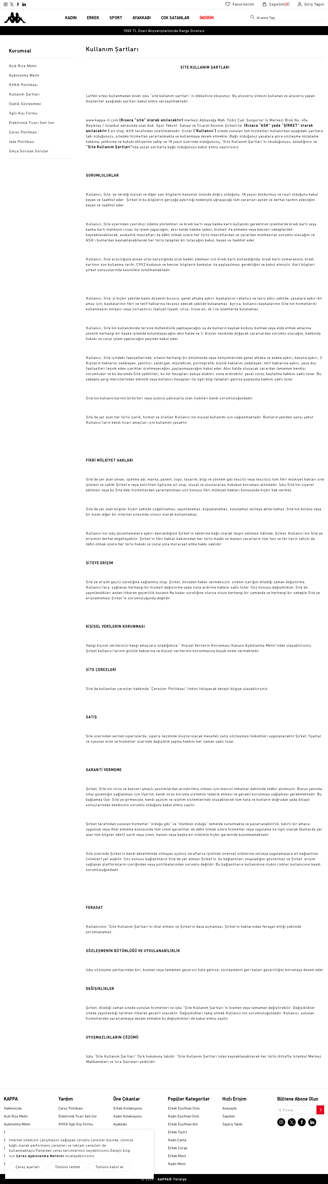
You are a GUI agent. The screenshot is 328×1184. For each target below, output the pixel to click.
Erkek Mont (177, 1155)
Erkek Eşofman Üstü (184, 1108)
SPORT (115, 17)
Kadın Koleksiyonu (127, 1116)
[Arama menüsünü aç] (252, 18)
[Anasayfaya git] (15, 17)
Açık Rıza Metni (16, 1116)
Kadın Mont (177, 1163)
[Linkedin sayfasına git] (24, 4)
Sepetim (228, 1116)
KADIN (71, 17)
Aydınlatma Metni (17, 1124)
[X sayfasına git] (12, 4)
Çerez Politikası (70, 1108)
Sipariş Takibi (232, 1124)
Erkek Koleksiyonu (127, 1108)
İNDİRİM (207, 17)
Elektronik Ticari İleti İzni (77, 1116)
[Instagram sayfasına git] (5, 4)
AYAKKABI (141, 17)
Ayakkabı (120, 1124)
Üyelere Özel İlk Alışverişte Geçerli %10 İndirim (164, 31)
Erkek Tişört (177, 1131)
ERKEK (93, 17)
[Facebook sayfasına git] (18, 4)
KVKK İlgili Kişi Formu (75, 1124)
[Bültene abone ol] (319, 1108)
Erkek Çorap (177, 1147)
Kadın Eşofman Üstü (183, 1116)
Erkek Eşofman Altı (183, 1124)
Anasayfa (229, 1108)
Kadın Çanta (177, 1139)
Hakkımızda (13, 1108)
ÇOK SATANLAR (175, 17)
